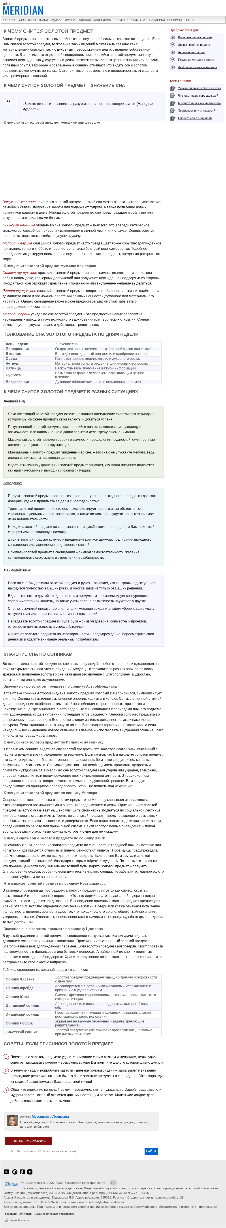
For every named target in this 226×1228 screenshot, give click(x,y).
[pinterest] (14, 1174)
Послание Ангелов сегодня (196, 59)
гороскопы (27, 20)
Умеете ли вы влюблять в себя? (199, 88)
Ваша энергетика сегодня (195, 37)
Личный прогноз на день (194, 44)
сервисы (174, 20)
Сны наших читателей (28, 1141)
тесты (189, 20)
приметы (120, 20)
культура (138, 20)
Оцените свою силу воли (195, 118)
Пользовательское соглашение (54, 1213)
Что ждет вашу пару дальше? (198, 95)
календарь (102, 20)
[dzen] (29, 1174)
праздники (156, 20)
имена (70, 20)
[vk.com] (6, 1174)
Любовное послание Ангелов (197, 67)
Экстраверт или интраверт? (196, 110)
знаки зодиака (50, 20)
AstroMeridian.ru (34, 1182)
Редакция (11, 1213)
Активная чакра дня (191, 52)
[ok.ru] (22, 1174)
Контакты (25, 1213)
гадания (84, 20)
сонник (9, 20)
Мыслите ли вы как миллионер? (199, 103)
